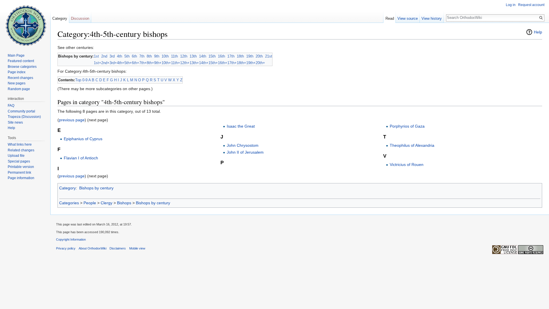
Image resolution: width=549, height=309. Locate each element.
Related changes (21, 150)
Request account (531, 5)
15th (212, 56)
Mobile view (137, 248)
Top (78, 80)
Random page (19, 89)
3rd (112, 56)
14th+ (203, 63)
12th (183, 56)
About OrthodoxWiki (92, 248)
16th (221, 56)
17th (230, 56)
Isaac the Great (241, 126)
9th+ (158, 63)
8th (149, 56)
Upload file (16, 156)
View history (431, 18)
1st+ (97, 63)
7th (141, 56)
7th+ (143, 63)
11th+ (175, 63)
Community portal (21, 111)
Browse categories (22, 67)
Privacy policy (65, 248)
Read (389, 18)
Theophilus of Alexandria (412, 145)
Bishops (124, 203)
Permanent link (19, 173)
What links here (20, 144)
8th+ (150, 63)
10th (165, 56)
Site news (15, 122)
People (89, 203)
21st (268, 56)
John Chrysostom (242, 145)
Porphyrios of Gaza (407, 126)
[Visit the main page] (25, 23)
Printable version (21, 167)
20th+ (260, 63)
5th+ (128, 63)
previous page (72, 120)
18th (240, 56)
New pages (16, 83)
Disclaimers (118, 248)
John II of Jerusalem (245, 152)
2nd (104, 56)
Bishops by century (96, 188)
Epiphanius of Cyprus (83, 138)
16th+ (222, 63)
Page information (21, 178)
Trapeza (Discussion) (24, 117)
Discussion (80, 18)
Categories (69, 203)
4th (119, 56)
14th (202, 56)
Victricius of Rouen (406, 164)
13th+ (194, 63)
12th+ (185, 63)
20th (259, 56)
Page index (16, 72)
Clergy (106, 203)
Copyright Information (71, 239)
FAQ (11, 106)
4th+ (120, 63)
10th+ (166, 63)
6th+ (135, 63)
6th (134, 56)
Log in (511, 5)
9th (156, 56)
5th (127, 56)
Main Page (16, 56)
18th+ (241, 63)
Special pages (19, 161)
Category (67, 188)
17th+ (232, 63)
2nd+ (105, 63)
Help (538, 32)
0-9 (84, 80)
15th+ (213, 63)
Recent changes (20, 78)
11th (174, 56)
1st (96, 56)
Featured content (21, 61)
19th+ (251, 63)
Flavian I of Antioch (81, 158)
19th (249, 56)
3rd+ (113, 63)
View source (407, 18)
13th (193, 56)
